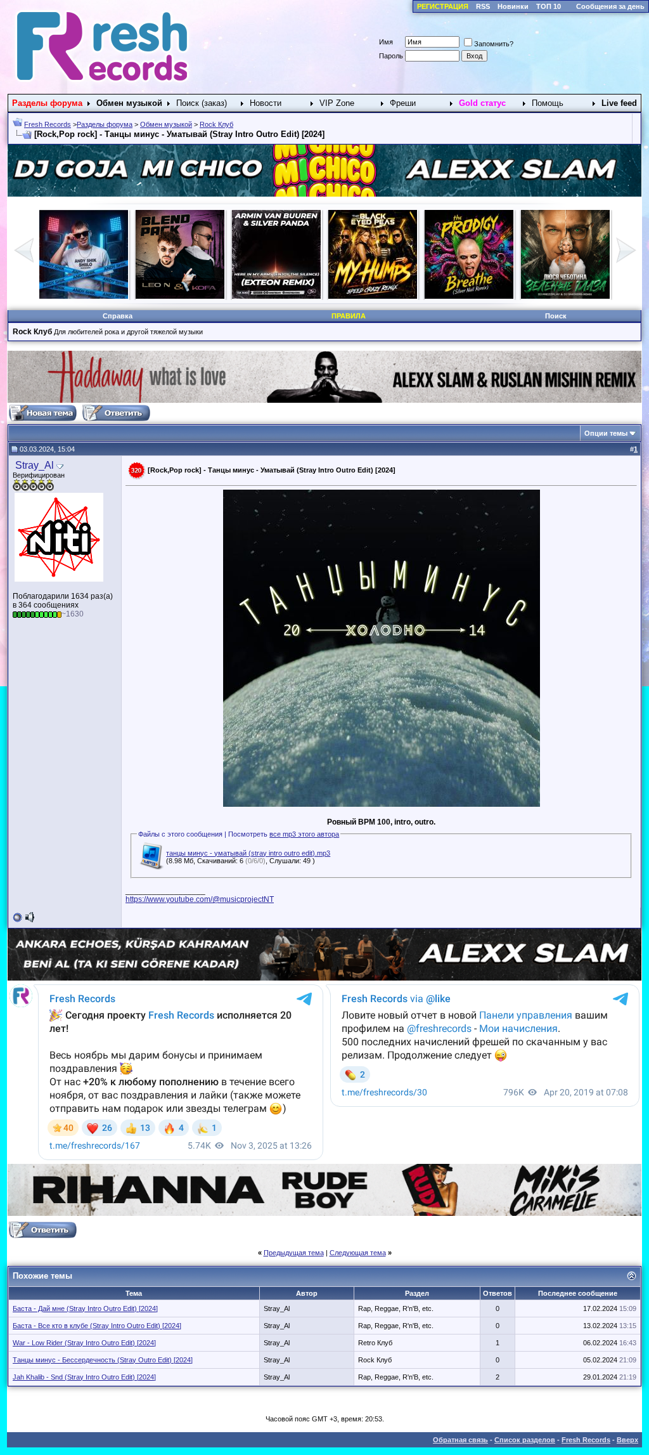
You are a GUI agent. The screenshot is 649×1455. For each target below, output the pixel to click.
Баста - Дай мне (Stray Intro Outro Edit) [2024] (85, 1308)
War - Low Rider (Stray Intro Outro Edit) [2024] (84, 1343)
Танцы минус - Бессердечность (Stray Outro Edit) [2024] (103, 1360)
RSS (483, 6)
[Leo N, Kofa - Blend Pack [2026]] (190, 296)
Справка (117, 316)
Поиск (556, 316)
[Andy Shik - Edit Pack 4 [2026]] (94, 296)
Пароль (391, 56)
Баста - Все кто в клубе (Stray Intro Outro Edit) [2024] (97, 1325)
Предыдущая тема (294, 1252)
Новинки (513, 6)
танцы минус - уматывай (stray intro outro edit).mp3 (248, 853)
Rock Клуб (216, 124)
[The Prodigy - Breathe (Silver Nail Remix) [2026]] (479, 296)
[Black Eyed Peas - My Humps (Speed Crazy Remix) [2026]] (383, 296)
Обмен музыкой (166, 124)
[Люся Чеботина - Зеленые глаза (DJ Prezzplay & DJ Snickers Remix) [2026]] (576, 296)
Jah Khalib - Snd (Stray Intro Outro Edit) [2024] (84, 1377)
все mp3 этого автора (304, 834)
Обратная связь (460, 1440)
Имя (386, 42)
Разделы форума (104, 124)
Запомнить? (493, 44)
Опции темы (605, 433)
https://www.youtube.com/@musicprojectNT (199, 899)
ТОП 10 (548, 6)
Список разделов (524, 1440)
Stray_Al (34, 465)
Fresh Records (47, 124)
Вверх (627, 1440)
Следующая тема (358, 1252)
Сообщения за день (610, 6)
